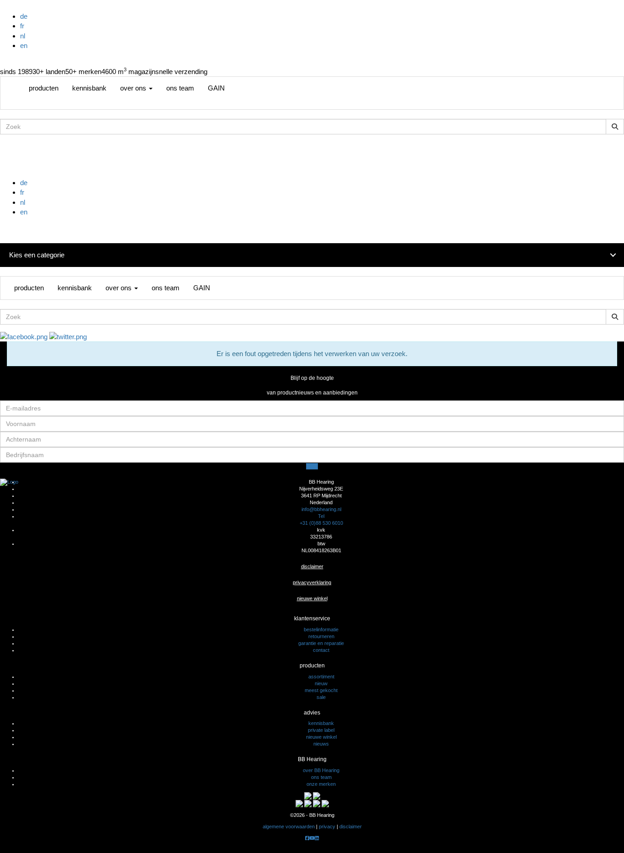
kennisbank (89, 88)
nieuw (321, 683)
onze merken (321, 784)
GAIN (216, 88)
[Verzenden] (312, 466)
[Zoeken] (615, 126)
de (23, 16)
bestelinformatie (321, 629)
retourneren (321, 636)
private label (321, 730)
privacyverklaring (312, 582)
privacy (327, 826)
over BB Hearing (321, 770)
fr (22, 26)
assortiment (321, 676)
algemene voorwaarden (289, 826)
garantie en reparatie (321, 643)
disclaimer (312, 566)
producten (43, 88)
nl (22, 36)
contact (321, 650)
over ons (134, 88)
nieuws (321, 743)
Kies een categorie (36, 255)
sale (321, 697)
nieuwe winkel (312, 598)
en (23, 45)
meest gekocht (321, 690)
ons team (180, 88)
